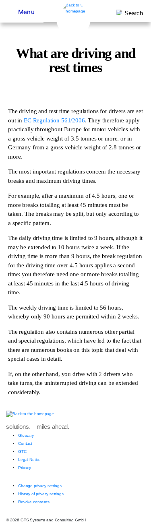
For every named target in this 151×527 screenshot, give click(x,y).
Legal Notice (29, 459)
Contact (25, 443)
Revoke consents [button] (34, 502)
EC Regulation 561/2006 (54, 120)
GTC (22, 451)
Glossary (26, 435)
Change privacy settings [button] (40, 486)
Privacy (24, 467)
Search (133, 13)
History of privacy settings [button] (41, 494)
